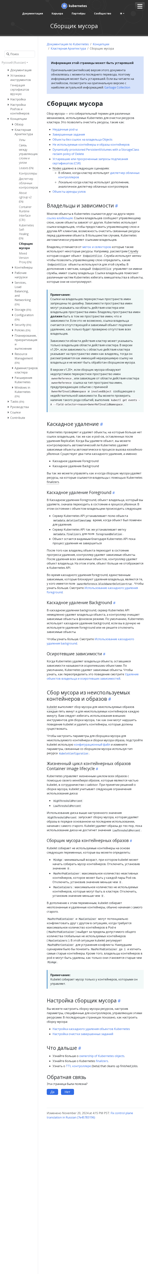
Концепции (101, 44)
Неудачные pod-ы (65, 129)
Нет (67, 1092)
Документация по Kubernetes (68, 44)
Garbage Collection (117, 87)
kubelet (52, 707)
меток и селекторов (96, 247)
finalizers (53, 482)
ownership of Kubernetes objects (101, 1056)
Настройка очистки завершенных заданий (83, 1034)
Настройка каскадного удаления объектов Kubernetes (91, 1029)
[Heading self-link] (116, 206)
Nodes (57, 168)
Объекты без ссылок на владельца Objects (82, 139)
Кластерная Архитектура (68, 48)
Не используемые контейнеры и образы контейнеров (91, 145)
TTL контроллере (78, 1066)
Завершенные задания (69, 134)
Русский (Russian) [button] (14, 63)
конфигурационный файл (92, 744)
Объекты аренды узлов (69, 192)
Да (52, 1092)
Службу (133, 251)
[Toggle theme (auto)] (122, 13)
